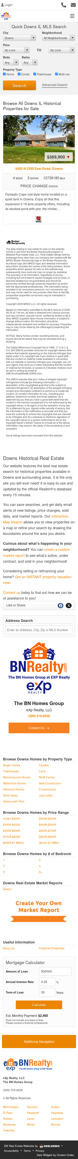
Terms (27, 1151)
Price (6, 45)
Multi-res (64, 74)
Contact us (11, 592)
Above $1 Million (49, 843)
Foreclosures (47, 789)
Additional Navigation (39, 1041)
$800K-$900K (47, 837)
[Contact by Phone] (63, 4)
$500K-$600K (11, 831)
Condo (25, 74)
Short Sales (10, 795)
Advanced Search (54, 84)
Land (42, 771)
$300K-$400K (11, 824)
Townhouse (43, 74)
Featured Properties (51, 948)
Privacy (40, 1151)
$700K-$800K (11, 837)
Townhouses (11, 771)
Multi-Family (46, 777)
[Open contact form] (73, 4)
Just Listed (46, 795)
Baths (26, 57)
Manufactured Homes (16, 777)
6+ (40, 872)
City (5, 33)
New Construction (50, 783)
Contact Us (37, 728)
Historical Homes (13, 789)
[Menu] (72, 16)
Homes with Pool (13, 801)
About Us (9, 948)
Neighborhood (52, 33)
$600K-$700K (47, 831)
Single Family (11, 765)
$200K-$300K (47, 818)
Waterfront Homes (14, 783)
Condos (44, 765)
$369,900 (58, 157)
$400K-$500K (47, 824)
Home (10, 74)
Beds (6, 57)
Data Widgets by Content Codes (55, 1155)
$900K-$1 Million (13, 843)
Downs (7, 889)
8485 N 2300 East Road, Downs (39, 168)
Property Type (12, 69)
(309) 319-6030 (39, 716)
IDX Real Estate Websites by (21, 1146)
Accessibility (11, 1151)
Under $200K (11, 818)
